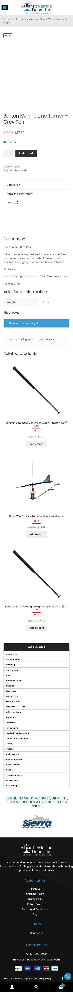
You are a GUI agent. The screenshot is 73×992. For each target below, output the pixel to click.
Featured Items (13, 701)
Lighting (10, 717)
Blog (35, 914)
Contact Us (36, 933)
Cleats (9, 675)
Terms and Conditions (35, 909)
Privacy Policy (35, 899)
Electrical (10, 686)
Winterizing (11, 785)
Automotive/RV (13, 659)
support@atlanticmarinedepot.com (38, 959)
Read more (36, 444)
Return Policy (35, 904)
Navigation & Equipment (17, 733)
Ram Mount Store (14, 759)
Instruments (12, 728)
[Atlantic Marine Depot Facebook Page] (62, 978)
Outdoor (10, 749)
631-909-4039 (38, 954)
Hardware (10, 722)
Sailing (19, 19)
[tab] (36, 185)
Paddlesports (12, 754)
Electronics (11, 691)
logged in (28, 339)
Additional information (20, 193)
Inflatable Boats (13, 712)
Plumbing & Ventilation (17, 738)
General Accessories (15, 707)
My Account (12, 987)
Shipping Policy (35, 894)
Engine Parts (12, 696)
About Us (35, 888)
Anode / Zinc (12, 654)
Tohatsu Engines (14, 775)
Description (13, 185)
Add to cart (26, 153)
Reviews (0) (14, 202)
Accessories (31, 19)
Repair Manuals (13, 765)
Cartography (12, 670)
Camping (10, 664)
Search (36, 987)
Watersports (12, 780)
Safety (9, 743)
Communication (13, 680)
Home (10, 19)
